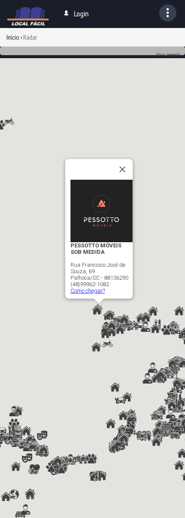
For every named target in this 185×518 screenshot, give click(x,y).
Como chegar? (88, 290)
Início (12, 37)
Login (81, 14)
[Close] (122, 169)
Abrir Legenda (168, 54)
